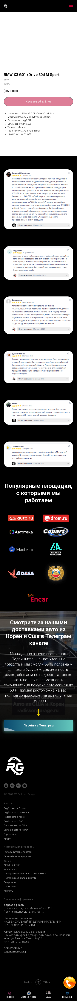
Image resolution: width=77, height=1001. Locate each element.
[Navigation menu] (71, 6)
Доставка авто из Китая (16, 837)
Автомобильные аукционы (17, 864)
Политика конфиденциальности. (24, 919)
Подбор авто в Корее (14, 824)
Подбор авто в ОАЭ (13, 828)
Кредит (7, 846)
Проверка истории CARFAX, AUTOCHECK (25, 881)
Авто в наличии (12, 872)
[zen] (6, 793)
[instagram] (24, 793)
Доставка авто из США (15, 833)
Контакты (8, 898)
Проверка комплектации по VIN (20, 885)
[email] (12, 793)
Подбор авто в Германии (16, 820)
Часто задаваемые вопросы (18, 859)
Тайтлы (7, 868)
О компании (10, 894)
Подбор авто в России (15, 816)
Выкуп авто (10, 889)
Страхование (10, 841)
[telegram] (18, 793)
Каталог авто (10, 876)
